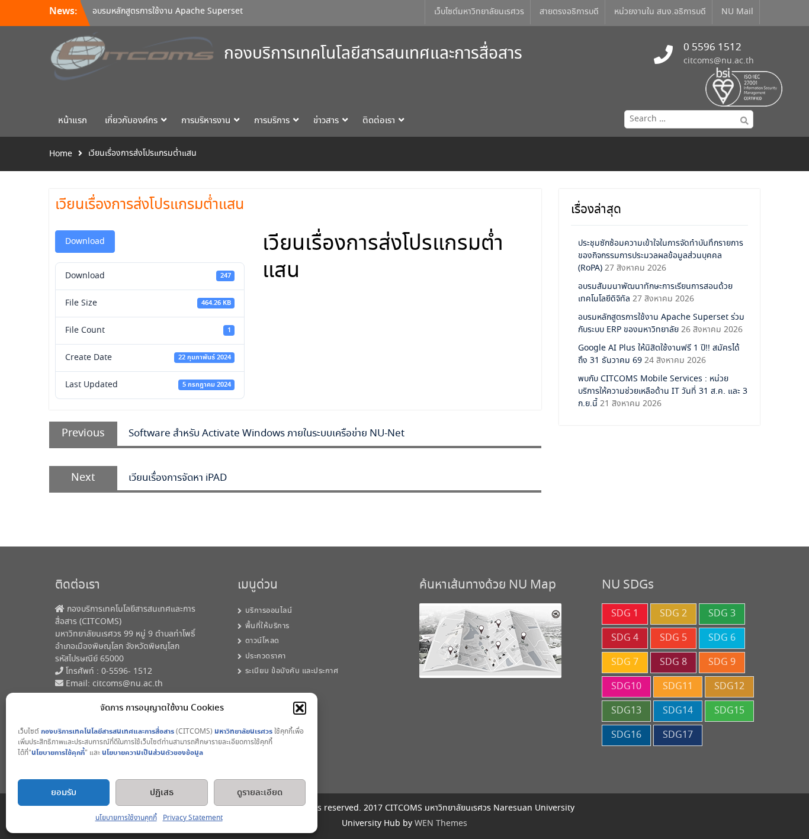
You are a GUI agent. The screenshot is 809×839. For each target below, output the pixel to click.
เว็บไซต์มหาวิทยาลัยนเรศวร (479, 12)
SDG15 (729, 711)
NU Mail (737, 12)
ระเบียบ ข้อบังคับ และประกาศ (292, 671)
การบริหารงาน (205, 120)
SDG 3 (722, 614)
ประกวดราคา (265, 656)
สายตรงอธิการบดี (569, 12)
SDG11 (678, 686)
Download (85, 241)
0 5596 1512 (712, 48)
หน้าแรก (72, 120)
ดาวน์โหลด (262, 641)
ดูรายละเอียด (259, 792)
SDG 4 (624, 638)
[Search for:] (686, 119)
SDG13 (626, 711)
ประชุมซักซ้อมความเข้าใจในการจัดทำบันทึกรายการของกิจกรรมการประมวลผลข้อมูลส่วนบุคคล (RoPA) (660, 255)
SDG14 (678, 711)
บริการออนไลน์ (269, 610)
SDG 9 (722, 662)
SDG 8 (673, 662)
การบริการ (272, 120)
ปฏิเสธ (162, 792)
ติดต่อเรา (378, 120)
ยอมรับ (63, 792)
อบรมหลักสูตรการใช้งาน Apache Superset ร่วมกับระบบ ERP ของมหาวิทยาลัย (167, 17)
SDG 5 (673, 638)
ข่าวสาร (326, 120)
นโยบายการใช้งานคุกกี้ (126, 818)
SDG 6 (722, 638)
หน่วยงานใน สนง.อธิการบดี (660, 12)
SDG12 (729, 686)
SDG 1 (624, 614)
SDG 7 (624, 662)
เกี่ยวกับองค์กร (131, 120)
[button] (300, 708)
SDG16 (626, 735)
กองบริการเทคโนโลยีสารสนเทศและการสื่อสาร (373, 54)
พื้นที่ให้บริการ (267, 626)
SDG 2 (673, 614)
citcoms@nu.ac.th (718, 61)
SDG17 (678, 735)
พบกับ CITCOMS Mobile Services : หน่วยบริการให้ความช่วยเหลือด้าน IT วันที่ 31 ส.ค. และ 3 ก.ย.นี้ (662, 391)
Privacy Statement (193, 818)
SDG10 (626, 686)
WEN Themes (441, 824)
